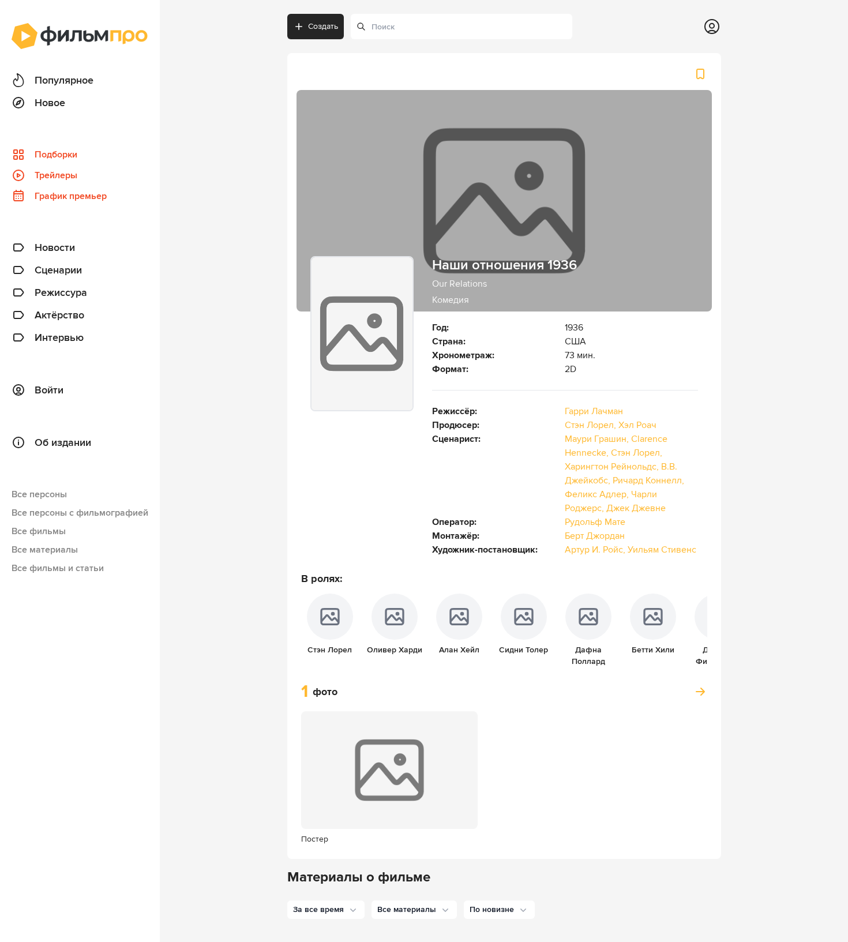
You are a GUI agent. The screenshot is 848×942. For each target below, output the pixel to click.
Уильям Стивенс (662, 550)
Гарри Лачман (594, 411)
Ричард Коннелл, (648, 480)
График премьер (71, 196)
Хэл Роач (637, 425)
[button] (326, 909)
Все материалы (45, 550)
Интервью (59, 337)
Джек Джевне (636, 508)
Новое (50, 102)
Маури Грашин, (598, 439)
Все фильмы (39, 531)
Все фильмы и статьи (58, 568)
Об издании (63, 442)
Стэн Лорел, (591, 425)
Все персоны (39, 494)
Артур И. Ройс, (596, 550)
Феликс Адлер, (598, 494)
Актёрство (59, 315)
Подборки (56, 154)
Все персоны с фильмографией (80, 513)
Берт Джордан (595, 536)
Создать (323, 26)
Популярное (64, 80)
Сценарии (58, 270)
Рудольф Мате (595, 522)
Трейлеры (56, 175)
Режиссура (61, 292)
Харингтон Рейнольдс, (613, 466)
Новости (55, 247)
